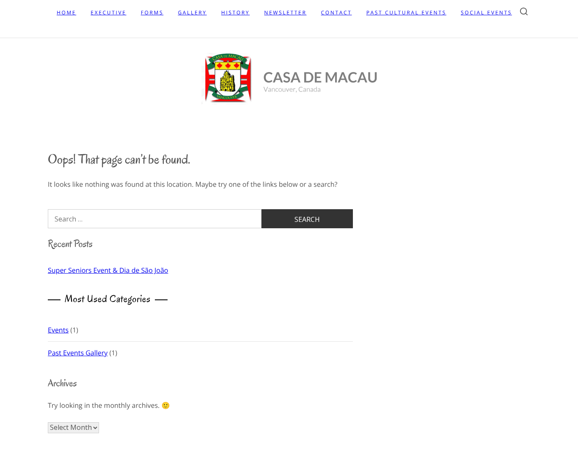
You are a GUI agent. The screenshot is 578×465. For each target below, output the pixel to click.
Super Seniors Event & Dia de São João (108, 270)
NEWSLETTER (285, 12)
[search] (524, 13)
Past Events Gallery (77, 352)
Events (58, 330)
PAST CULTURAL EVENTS (406, 12)
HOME (66, 12)
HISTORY (235, 12)
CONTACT (336, 12)
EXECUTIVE (108, 12)
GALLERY (192, 12)
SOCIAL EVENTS (486, 12)
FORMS (152, 12)
